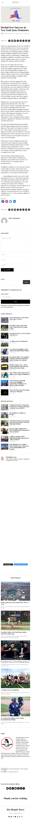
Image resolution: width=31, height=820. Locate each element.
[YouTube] (15, 788)
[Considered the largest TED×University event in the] (5, 506)
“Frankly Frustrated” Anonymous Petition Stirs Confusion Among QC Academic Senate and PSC (20, 406)
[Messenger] (12, 41)
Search (3, 279)
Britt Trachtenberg (10, 33)
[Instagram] (13, 788)
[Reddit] (26, 41)
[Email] (29, 41)
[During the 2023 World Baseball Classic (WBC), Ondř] (5, 479)
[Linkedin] (21, 41)
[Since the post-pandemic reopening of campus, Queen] (5, 546)
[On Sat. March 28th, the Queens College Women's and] (5, 493)
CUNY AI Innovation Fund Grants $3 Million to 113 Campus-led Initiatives (20, 373)
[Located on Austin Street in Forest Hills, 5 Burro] (5, 486)
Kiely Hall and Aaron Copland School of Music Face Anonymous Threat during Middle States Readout (19, 447)
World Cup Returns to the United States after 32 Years (19, 318)
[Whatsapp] (23, 41)
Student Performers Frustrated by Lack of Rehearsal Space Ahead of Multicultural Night (20, 422)
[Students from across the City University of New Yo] (5, 513)
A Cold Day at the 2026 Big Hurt (19, 341)
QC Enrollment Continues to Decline (18, 413)
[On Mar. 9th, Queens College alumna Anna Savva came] (5, 526)
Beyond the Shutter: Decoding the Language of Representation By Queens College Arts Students (19, 358)
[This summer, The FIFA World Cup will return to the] (5, 466)
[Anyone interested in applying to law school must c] (5, 559)
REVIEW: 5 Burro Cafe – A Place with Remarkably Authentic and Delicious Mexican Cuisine (19, 366)
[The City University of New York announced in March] (5, 499)
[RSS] (21, 788)
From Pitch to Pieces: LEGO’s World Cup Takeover (20, 334)
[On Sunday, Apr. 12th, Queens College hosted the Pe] (5, 552)
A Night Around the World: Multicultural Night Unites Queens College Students (19, 438)
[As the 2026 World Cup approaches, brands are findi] (5, 473)
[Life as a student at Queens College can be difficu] (5, 533)
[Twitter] (15, 41)
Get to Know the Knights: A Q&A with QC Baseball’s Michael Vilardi (19, 350)
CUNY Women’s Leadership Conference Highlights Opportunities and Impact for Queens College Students (18, 383)
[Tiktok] (18, 788)
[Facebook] (9, 41)
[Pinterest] (18, 41)
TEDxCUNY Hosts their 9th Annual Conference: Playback (19, 390)
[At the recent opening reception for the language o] (5, 519)
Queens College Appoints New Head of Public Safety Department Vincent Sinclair (19, 430)
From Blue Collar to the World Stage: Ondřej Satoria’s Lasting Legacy (18, 327)
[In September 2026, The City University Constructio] (5, 539)
